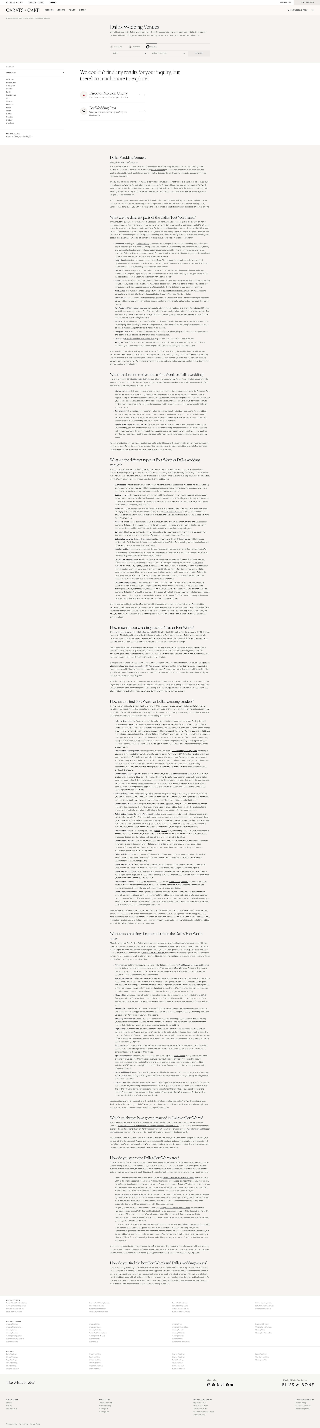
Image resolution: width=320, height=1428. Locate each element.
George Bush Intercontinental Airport (175, 1208)
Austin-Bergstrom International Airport (131, 1194)
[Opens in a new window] (14, 2)
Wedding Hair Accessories (180, 1341)
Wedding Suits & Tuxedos (263, 1327)
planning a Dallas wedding (126, 469)
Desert (8, 111)
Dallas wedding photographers (184, 751)
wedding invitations (155, 871)
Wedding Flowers (11, 1333)
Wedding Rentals (177, 1330)
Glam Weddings (11, 1366)
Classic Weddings (12, 1357)
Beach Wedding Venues (180, 1303)
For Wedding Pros (299, 10)
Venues (72, 10)
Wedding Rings (260, 1330)
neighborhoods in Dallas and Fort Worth (188, 228)
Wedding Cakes (94, 1324)
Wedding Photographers (14, 1327)
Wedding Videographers (14, 1336)
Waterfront (10, 123)
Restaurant (10, 104)
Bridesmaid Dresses (261, 1324)
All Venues (10, 79)
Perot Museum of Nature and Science (194, 965)
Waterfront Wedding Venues (264, 1306)
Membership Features (201, 1406)
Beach (8, 107)
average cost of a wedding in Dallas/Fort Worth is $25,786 (137, 632)
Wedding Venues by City (263, 1308)
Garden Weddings (178, 1366)
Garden (9, 114)
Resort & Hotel (11, 82)
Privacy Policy (35, 1424)
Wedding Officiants (178, 1333)
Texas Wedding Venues (26, 18)
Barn (8, 98)
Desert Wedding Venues (180, 1306)
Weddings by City (261, 1360)
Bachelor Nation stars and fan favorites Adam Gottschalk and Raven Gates (148, 1126)
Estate (8, 92)
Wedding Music (177, 1324)
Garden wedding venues (141, 539)
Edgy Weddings (11, 1360)
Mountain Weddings (178, 1368)
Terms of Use (24, 1424)
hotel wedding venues (173, 512)
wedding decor (160, 831)
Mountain (9, 117)
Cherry (82, 10)
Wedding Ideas (104, 1412)
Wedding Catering (12, 1341)
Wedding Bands (94, 1338)
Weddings (49, 10)
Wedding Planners (12, 1324)
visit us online (186, 1280)
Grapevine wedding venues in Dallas (139, 339)
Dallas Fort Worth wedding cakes (147, 814)
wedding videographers (182, 774)
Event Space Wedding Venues (16, 1306)
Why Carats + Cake (200, 1403)
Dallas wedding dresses (178, 882)
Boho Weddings (11, 1354)
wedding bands (158, 864)
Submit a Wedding (105, 1406)
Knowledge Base (11, 1409)
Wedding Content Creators (15, 1338)
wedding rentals (159, 844)
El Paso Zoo (128, 1237)
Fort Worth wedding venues (136, 308)
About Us (9, 1403)
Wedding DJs (93, 1341)
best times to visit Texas (141, 379)
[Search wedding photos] (53, 2)
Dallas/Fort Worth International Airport (178, 1178)
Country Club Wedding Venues (99, 1303)
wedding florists (146, 794)
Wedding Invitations (95, 1330)
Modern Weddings (95, 1354)
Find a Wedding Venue (302, 1409)
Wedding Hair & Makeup (97, 1336)
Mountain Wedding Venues (181, 1311)
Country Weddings (178, 1357)
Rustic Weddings (94, 1357)
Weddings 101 (103, 1409)
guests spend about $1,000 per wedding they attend (150, 666)
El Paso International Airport (193, 1224)
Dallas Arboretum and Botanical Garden (147, 1083)
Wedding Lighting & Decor (180, 1327)
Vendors (61, 10)
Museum (9, 101)
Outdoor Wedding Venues (263, 1303)
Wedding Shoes (177, 1338)
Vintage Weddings (95, 1360)
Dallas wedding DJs (157, 854)
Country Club (11, 95)
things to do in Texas (138, 1104)
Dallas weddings (158, 170)
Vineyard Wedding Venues (15, 1308)
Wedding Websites (95, 1327)
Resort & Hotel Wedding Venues (16, 1303)
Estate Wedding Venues (14, 1311)
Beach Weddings (260, 1354)
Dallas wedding (143, 244)
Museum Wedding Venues (97, 1308)
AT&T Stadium (180, 1056)
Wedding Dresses (178, 1336)
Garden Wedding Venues (180, 1308)
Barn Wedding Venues (96, 1306)
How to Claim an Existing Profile (204, 1412)
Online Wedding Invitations (97, 1333)
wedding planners (167, 804)
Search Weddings (301, 1403)
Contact (9, 1406)
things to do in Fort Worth (153, 953)
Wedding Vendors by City (263, 1333)
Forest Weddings (177, 1363)
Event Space (10, 86)
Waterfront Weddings (262, 1357)
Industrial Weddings (12, 1368)
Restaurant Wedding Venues (98, 1311)
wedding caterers (127, 724)
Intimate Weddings (95, 1363)
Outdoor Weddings (178, 1354)
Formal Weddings (11, 1363)
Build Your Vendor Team (303, 1406)
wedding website (179, 943)
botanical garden (144, 1237)
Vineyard (9, 89)
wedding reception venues (160, 604)
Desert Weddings (177, 1360)
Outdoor (9, 120)
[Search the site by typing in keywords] (312, 10)
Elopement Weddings (96, 1366)
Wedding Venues (11, 18)
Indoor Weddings (94, 1368)
